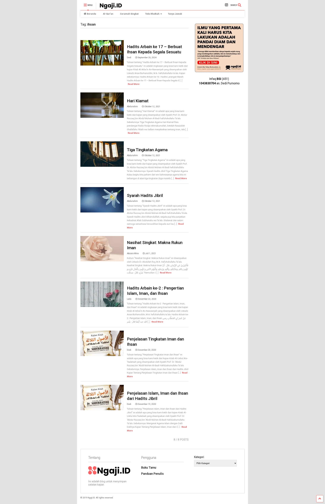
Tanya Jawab (175, 14)
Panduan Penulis (152, 473)
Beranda (91, 14)
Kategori (199, 457)
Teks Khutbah (152, 14)
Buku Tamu (148, 467)
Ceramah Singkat (129, 14)
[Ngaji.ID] (109, 7)
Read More (133, 84)
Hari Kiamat (137, 101)
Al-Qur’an (108, 14)
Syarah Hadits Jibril (145, 195)
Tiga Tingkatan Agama (147, 149)
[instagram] (226, 5)
